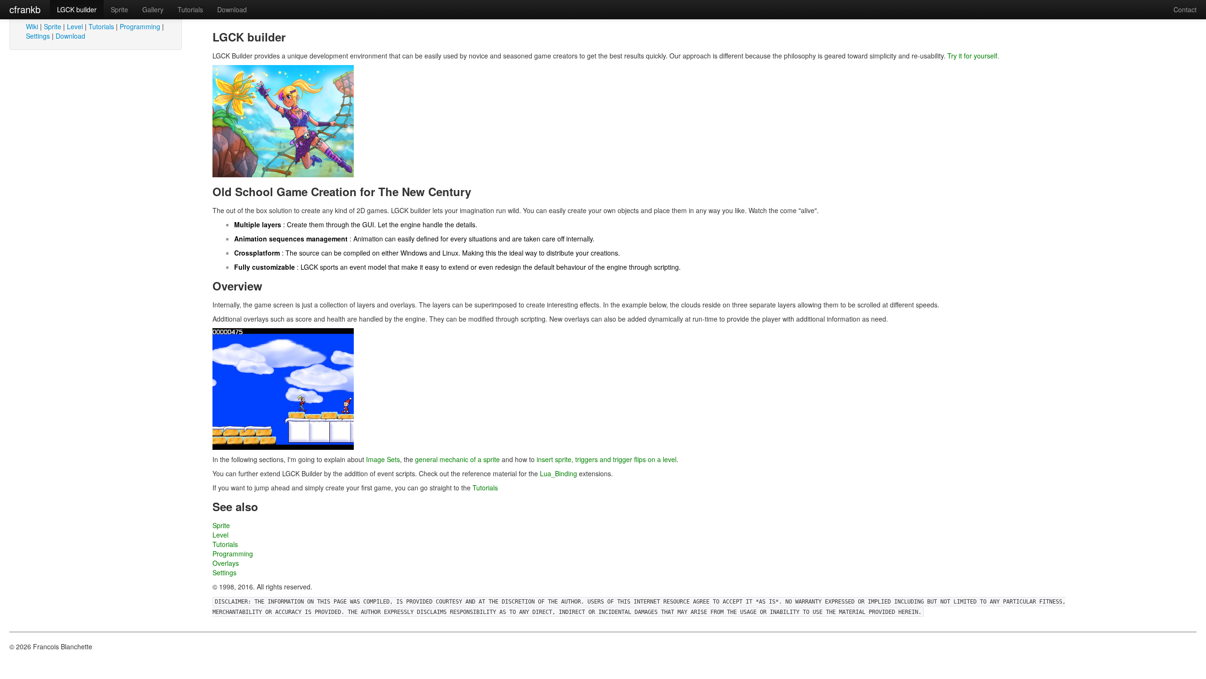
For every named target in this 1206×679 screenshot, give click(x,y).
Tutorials (190, 9)
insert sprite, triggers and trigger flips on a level (606, 459)
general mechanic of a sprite (457, 459)
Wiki (32, 26)
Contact (1185, 9)
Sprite (119, 9)
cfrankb (25, 9)
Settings (38, 36)
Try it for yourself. (973, 55)
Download (232, 9)
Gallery (152, 9)
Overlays (225, 563)
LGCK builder (77, 9)
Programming (140, 26)
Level (75, 26)
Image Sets (383, 459)
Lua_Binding (558, 473)
